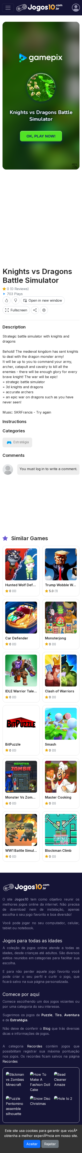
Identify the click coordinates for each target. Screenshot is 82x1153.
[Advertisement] (41, 215)
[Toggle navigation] (8, 8)
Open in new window (45, 300)
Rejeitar (50, 1144)
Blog (46, 1028)
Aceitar (32, 1144)
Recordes (34, 1046)
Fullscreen (19, 310)
